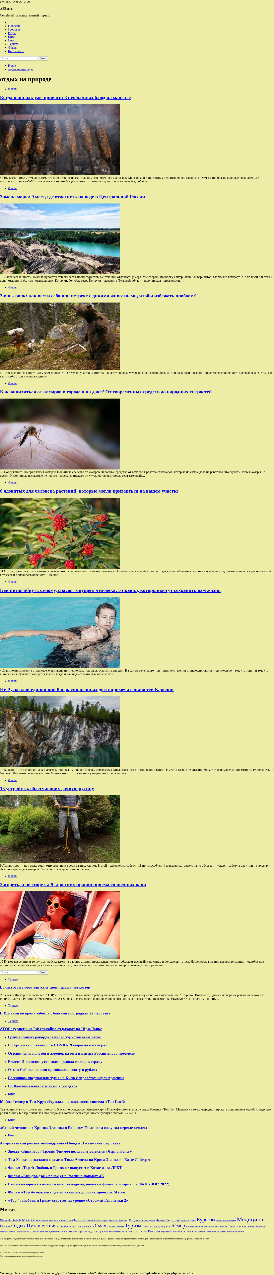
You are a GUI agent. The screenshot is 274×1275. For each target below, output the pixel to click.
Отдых (18, 1226)
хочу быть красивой (216, 1232)
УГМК (145, 1226)
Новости (14, 26)
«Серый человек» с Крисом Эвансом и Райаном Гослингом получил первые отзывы (73, 1128)
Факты (12, 47)
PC (23, 1220)
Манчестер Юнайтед (226, 1221)
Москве (5, 1226)
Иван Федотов (147, 1220)
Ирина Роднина (188, 1220)
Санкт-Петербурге (66, 1226)
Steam (57, 1220)
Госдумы (134, 1220)
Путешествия (42, 1226)
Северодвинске (85, 1226)
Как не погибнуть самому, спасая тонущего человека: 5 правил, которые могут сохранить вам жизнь (110, 590)
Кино (11, 36)
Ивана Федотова (168, 1220)
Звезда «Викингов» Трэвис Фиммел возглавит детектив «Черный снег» (70, 1151)
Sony (38, 1220)
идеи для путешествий (50, 1232)
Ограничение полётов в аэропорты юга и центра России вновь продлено (71, 1053)
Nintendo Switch (10, 1220)
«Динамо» (78, 1220)
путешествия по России (120, 1232)
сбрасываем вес (168, 1232)
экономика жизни (235, 1232)
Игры (12, 33)
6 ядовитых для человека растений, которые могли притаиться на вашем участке (89, 491)
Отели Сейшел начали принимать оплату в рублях (52, 1069)
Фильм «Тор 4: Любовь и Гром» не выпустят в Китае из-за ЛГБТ (65, 1168)
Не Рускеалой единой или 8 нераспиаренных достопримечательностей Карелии (87, 689)
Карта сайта (16, 51)
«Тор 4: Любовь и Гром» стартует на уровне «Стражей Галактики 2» (68, 1200)
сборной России (146, 1231)
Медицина (250, 1219)
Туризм (13, 44)
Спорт (12, 40)
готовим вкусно (7, 1232)
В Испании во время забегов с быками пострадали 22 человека (55, 1013)
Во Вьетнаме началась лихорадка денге (42, 1086)
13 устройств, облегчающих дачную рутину (47, 788)
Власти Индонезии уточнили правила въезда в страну (55, 1061)
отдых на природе (98, 1231)
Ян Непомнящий (194, 1226)
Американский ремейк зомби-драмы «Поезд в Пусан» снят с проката (60, 1143)
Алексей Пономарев (97, 1220)
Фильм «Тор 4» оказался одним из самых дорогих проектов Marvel (67, 1192)
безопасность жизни (242, 1226)
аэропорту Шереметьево (216, 1226)
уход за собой (199, 1231)
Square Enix (47, 1221)
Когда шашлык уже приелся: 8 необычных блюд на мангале (65, 97)
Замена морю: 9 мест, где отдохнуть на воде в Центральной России (72, 196)
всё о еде (261, 1226)
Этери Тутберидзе (160, 1226)
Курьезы (206, 1220)
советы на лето (184, 1231)
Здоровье (14, 29)
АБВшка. (6, 8)
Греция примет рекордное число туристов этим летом (54, 1037)
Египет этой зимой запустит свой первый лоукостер (45, 987)
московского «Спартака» (74, 1231)
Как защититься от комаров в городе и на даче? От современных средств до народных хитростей (106, 391)
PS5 (33, 1220)
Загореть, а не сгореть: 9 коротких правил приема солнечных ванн (73, 884)
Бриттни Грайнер (118, 1220)
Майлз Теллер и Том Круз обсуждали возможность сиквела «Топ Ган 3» (63, 1101)
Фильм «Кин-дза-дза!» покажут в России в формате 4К (56, 1176)
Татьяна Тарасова (115, 1227)
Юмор (178, 1226)
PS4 (28, 1220)
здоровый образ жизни (27, 1231)
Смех (100, 1226)
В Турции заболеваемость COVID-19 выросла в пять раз (57, 1045)
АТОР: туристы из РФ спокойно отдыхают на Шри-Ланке (51, 1029)
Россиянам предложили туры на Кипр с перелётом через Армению (66, 1078)
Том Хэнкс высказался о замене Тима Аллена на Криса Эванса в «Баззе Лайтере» (79, 1159)
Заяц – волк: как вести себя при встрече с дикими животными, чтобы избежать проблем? (98, 295)
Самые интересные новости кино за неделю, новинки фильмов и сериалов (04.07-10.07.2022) (88, 1184)
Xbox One (66, 1220)
